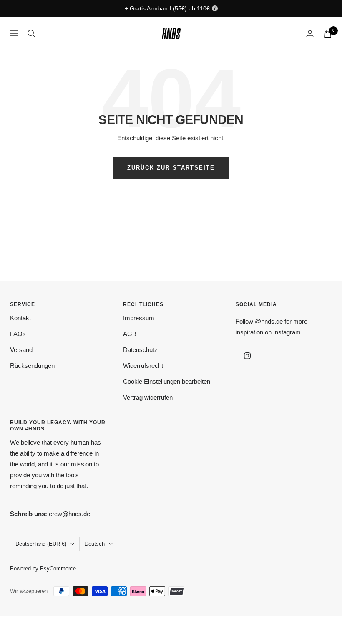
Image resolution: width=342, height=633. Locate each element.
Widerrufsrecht (143, 365)
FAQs (18, 333)
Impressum (138, 318)
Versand (21, 349)
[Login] (310, 33)
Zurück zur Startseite (171, 168)
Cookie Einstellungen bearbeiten (166, 381)
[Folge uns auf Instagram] (247, 355)
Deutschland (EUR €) (40, 544)
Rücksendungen (32, 365)
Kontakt (20, 318)
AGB (129, 333)
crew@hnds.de (69, 513)
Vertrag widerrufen (148, 397)
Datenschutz (140, 349)
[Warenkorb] (328, 34)
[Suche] (31, 33)
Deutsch (95, 544)
